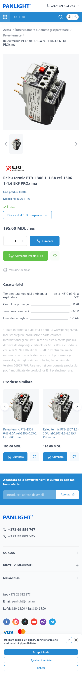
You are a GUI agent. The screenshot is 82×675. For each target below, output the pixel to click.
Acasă (7, 30)
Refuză (41, 667)
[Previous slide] (6, 144)
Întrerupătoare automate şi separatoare (42, 30)
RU (23, 17)
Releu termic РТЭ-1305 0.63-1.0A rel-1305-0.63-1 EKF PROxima (20, 433)
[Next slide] (76, 144)
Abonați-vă (67, 494)
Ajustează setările (41, 660)
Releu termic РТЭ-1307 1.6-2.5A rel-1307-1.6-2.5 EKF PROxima (61, 433)
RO (16, 17)
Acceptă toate (41, 652)
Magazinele (11, 578)
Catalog (9, 552)
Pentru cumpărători (17, 565)
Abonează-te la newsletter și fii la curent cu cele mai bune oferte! (39, 482)
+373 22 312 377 (19, 594)
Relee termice (12, 35)
